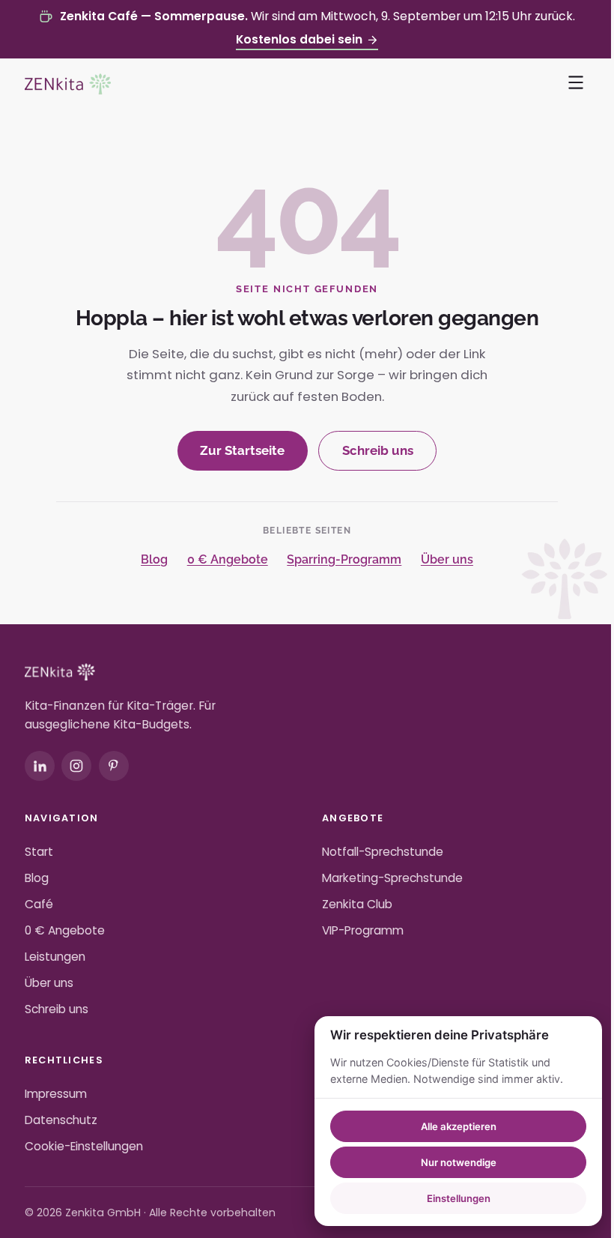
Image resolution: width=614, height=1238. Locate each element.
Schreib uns (377, 450)
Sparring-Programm (344, 559)
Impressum (56, 1094)
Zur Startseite (242, 450)
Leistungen (55, 956)
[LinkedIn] (40, 766)
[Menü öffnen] (576, 82)
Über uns (447, 559)
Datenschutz (61, 1120)
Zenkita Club (357, 904)
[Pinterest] (114, 766)
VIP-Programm (363, 930)
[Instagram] (76, 766)
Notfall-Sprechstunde (382, 852)
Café (39, 904)
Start (39, 852)
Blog (154, 559)
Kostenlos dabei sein (299, 39)
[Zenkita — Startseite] (68, 84)
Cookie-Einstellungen (84, 1146)
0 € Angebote (227, 559)
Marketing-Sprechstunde (392, 878)
